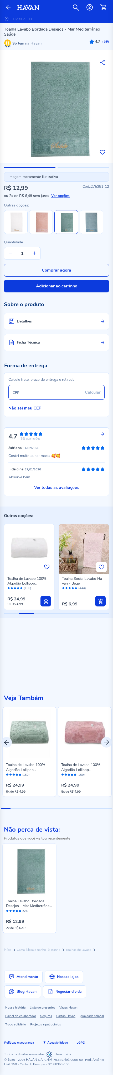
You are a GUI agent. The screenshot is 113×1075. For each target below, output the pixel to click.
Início (8, 950)
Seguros (46, 1016)
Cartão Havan (65, 1016)
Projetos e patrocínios (45, 1024)
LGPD (80, 1042)
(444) (82, 588)
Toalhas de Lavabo (79, 950)
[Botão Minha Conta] (89, 7)
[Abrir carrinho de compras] (103, 7)
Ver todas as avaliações (56, 487)
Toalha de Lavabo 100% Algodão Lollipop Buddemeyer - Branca (27, 583)
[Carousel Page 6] (51, 808)
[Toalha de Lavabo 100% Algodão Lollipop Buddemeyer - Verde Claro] (29, 733)
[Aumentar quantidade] (34, 253)
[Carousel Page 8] (70, 808)
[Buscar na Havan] (76, 7)
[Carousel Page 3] (24, 808)
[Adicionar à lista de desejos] (102, 152)
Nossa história (15, 1007)
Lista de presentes (42, 1007)
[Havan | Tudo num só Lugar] (28, 7)
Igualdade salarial (92, 1016)
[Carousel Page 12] (107, 808)
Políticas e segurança (19, 1042)
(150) (27, 588)
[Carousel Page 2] (15, 808)
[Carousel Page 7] (61, 808)
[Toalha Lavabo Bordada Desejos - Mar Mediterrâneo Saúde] (29, 870)
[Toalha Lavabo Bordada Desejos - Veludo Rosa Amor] (41, 232)
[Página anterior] (8, 7)
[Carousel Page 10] (88, 808)
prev (6, 742)
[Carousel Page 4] (33, 808)
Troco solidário (15, 1024)
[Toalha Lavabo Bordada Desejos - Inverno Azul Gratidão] (91, 232)
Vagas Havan (68, 1007)
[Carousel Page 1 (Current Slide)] (6, 808)
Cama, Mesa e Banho (32, 950)
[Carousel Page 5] (42, 808)
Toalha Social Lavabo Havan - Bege (83, 581)
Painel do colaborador (20, 1016)
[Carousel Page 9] (79, 808)
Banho (56, 950)
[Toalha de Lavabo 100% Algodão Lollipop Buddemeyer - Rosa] (84, 733)
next (106, 742)
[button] (29, 167)
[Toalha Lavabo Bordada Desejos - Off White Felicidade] (16, 232)
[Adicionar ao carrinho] (45, 601)
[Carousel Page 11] (97, 808)
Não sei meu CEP (25, 408)
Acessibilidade (57, 1042)
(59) (25, 911)
